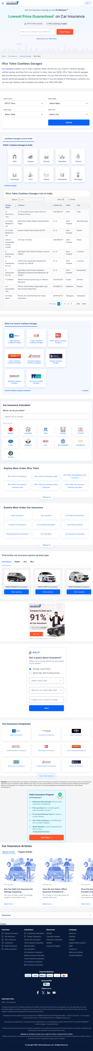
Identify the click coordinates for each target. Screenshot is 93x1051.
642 (78, 304)
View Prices (65, 32)
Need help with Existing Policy (46, 673)
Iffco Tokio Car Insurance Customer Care (17, 485)
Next (84, 304)
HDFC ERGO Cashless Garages (58, 341)
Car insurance (8, 69)
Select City (51, 110)
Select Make (52, 99)
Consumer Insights (53, 946)
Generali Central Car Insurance (16, 750)
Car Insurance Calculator (46, 525)
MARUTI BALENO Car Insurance (79, 587)
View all (46, 497)
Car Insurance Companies (74, 534)
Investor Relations (75, 955)
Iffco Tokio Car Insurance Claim (46, 476)
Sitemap (72, 936)
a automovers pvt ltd (9, 254)
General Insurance (11, 933)
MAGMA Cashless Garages (14, 382)
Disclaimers (6, 915)
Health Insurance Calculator (34, 955)
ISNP (71, 946)
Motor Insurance (17, 515)
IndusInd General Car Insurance (46, 766)
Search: (14, 200)
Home (4, 56)
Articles (49, 933)
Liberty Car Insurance (76, 766)
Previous (52, 304)
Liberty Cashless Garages (56, 362)
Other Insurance (11, 949)
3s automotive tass (9, 214)
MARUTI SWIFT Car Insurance (48, 587)
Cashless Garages (25, 56)
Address (21, 205)
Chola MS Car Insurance (46, 735)
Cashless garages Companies (21, 390)
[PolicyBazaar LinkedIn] (48, 992)
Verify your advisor (76, 952)
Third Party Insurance (75, 525)
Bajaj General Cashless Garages (14, 341)
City (78, 205)
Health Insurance (11, 946)
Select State (7, 110)
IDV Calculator (46, 534)
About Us (72, 933)
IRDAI (3, 1002)
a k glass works (8, 297)
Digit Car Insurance (76, 735)
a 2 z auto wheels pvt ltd (9, 223)
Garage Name (8, 206)
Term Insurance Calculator (34, 943)
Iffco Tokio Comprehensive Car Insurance (74, 476)
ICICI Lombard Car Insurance (76, 750)
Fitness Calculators (34, 936)
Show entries (66, 199)
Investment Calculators (35, 933)
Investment (9, 943)
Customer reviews (53, 936)
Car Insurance (12, 56)
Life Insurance (10, 936)
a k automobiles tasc (9, 288)
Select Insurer (8, 99)
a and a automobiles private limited (9, 243)
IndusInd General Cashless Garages (34, 362)
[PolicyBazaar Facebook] (38, 992)
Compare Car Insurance (17, 525)
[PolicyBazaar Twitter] (43, 992)
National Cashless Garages (36, 382)
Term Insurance (10, 940)
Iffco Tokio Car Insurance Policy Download (46, 485)
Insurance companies (54, 940)
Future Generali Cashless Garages (36, 341)
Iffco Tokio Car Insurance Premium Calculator (75, 485)
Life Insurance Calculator (33, 952)
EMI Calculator (29, 946)
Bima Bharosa (11, 1002)
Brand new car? (46, 39)
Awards (49, 943)
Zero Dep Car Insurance (75, 515)
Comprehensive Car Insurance (17, 534)
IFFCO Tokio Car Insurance (16, 766)
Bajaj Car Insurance (16, 735)
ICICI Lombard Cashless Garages (14, 362)
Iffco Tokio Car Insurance (17, 476)
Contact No (58, 205)
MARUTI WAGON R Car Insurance (16, 587)
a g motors (9, 279)
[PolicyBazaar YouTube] (54, 992)
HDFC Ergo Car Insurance (46, 750)
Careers (72, 940)
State (68, 205)
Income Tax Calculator (32, 940)
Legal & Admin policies (77, 943)
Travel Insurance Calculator (34, 958)
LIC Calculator (29, 949)
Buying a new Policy (42, 669)
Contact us (73, 949)
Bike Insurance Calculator (33, 965)
